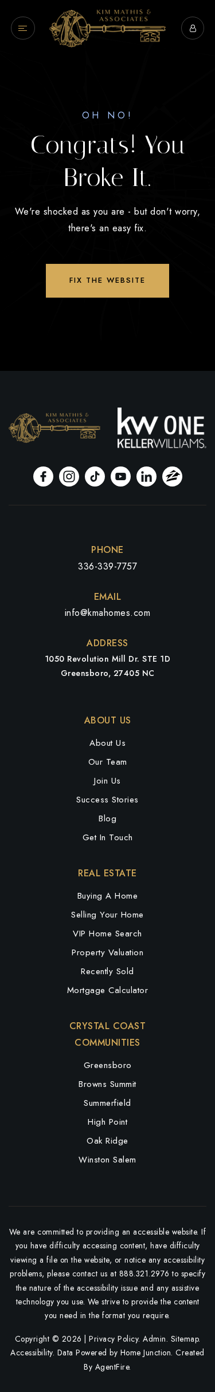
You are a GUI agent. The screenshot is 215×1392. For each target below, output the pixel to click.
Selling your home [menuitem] (107, 914)
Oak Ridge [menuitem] (107, 1140)
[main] (107, 185)
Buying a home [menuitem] (107, 895)
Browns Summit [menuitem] (107, 1084)
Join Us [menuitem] (107, 780)
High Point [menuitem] (107, 1122)
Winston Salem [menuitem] (107, 1159)
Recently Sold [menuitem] (107, 971)
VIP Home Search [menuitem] (107, 933)
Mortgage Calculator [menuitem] (107, 990)
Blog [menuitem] (107, 818)
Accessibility (31, 1352)
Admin (154, 1338)
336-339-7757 (107, 566)
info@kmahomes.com (108, 612)
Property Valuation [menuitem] (107, 952)
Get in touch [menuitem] (108, 837)
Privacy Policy (113, 1338)
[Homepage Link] (107, 27)
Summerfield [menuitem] (107, 1103)
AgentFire (112, 1367)
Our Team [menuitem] (107, 762)
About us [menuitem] (107, 743)
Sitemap (185, 1338)
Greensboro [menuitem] (108, 1065)
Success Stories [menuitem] (107, 799)
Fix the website (107, 280)
